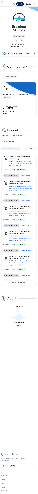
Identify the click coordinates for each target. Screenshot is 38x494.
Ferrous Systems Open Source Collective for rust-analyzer (21, 163)
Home (3, 480)
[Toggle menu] (34, 4)
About (3, 487)
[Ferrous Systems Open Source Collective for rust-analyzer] (6, 87)
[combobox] (17, 466)
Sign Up (20, 4)
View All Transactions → (19, 282)
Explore (3, 483)
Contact (4, 491)
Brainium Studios (20, 161)
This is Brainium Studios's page (18, 53)
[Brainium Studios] (4, 53)
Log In (28, 4)
